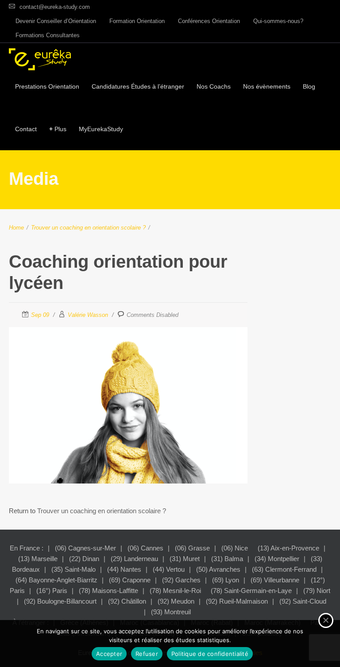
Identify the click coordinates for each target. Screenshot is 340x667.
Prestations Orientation (47, 86)
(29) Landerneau (134, 558)
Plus (57, 129)
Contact (26, 129)
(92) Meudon (176, 601)
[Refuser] (325, 620)
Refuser (146, 653)
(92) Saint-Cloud (302, 601)
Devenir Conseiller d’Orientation (55, 21)
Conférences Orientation (209, 21)
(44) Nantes (124, 569)
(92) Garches (181, 580)
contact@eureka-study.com (54, 7)
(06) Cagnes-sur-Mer (85, 548)
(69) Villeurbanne (275, 580)
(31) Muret (185, 558)
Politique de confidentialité (209, 653)
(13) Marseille (38, 558)
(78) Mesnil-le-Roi (175, 590)
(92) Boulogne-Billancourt (60, 601)
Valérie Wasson (88, 315)
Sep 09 (40, 315)
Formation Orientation (137, 21)
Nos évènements (266, 86)
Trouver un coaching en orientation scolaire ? (88, 227)
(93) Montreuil (171, 612)
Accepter (109, 653)
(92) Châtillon (127, 601)
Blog (309, 86)
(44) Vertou (169, 569)
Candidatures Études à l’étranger (138, 86)
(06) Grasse (192, 548)
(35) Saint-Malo (73, 569)
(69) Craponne (130, 580)
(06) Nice (234, 548)
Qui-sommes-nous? (278, 21)
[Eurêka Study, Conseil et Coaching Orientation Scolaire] (40, 59)
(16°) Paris (51, 590)
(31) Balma (227, 558)
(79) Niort (316, 590)
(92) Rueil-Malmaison (237, 601)
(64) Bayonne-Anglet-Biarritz (56, 580)
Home (16, 227)
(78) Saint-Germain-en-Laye (251, 590)
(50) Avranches (218, 569)
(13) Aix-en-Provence (288, 548)
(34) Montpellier (277, 558)
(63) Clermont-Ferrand (284, 569)
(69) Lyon (225, 580)
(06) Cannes (145, 548)
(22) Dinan (84, 558)
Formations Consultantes (47, 35)
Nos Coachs (214, 86)
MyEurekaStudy (101, 129)
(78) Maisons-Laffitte (108, 590)
